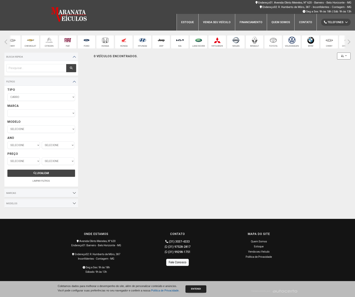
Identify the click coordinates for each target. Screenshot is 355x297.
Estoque (187, 22)
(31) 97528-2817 (178, 246)
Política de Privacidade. (165, 290)
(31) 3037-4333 (179, 241)
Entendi (196, 289)
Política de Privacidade (259, 256)
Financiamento (251, 22)
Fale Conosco (177, 262)
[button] (5, 42)
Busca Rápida (14, 56)
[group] (12, 42)
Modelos (11, 203)
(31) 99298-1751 (178, 252)
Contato (305, 22)
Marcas (11, 193)
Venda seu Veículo (217, 22)
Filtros (10, 81)
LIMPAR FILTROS (41, 180)
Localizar (42, 173)
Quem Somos (280, 22)
